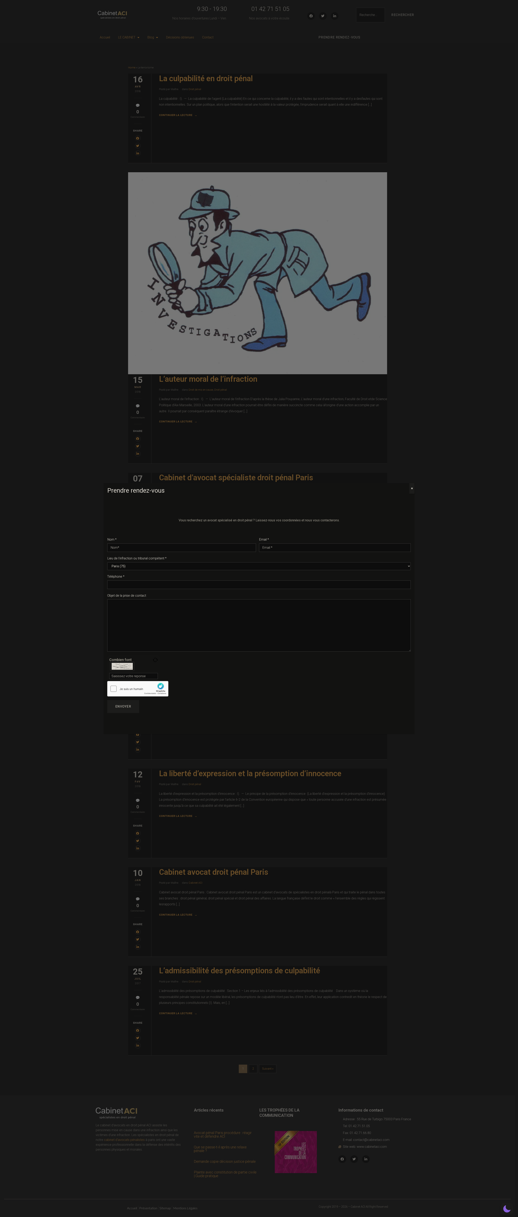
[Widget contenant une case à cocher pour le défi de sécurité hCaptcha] (137, 688)
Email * (264, 539)
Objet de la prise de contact (126, 595)
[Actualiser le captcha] (155, 659)
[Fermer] (411, 488)
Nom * (112, 539)
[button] (507, 1209)
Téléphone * (115, 576)
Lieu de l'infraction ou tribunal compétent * (137, 558)
